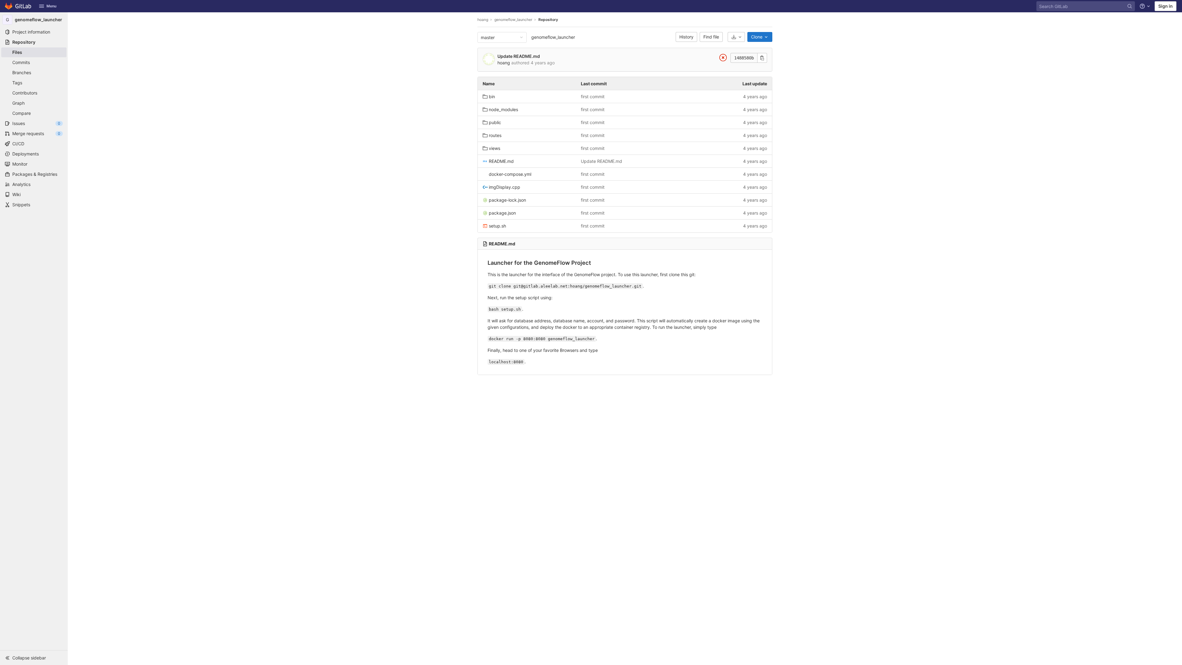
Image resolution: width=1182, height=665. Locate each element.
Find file (711, 36)
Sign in (1165, 6)
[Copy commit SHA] (762, 58)
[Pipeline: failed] (723, 58)
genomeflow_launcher (553, 37)
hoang (482, 19)
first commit (593, 96)
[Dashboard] (18, 6)
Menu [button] (51, 6)
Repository (548, 19)
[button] (34, 657)
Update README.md (518, 56)
